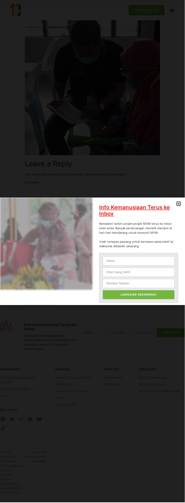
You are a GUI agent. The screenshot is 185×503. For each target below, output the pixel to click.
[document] (92, 251)
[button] (178, 203)
